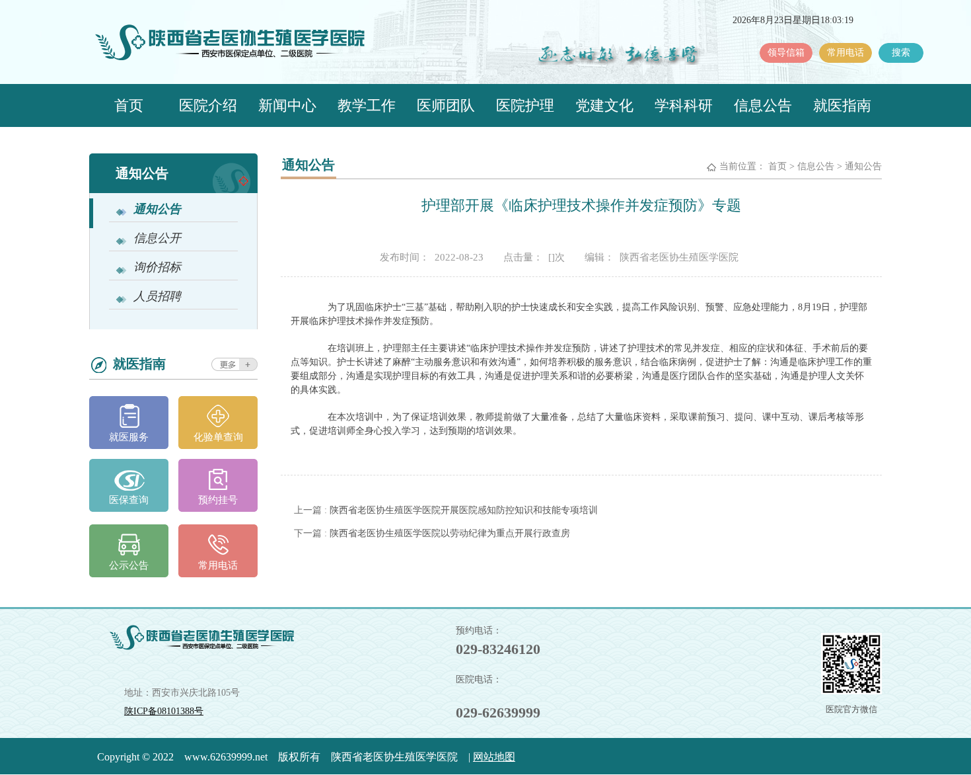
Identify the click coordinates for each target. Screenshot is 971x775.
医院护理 (525, 105)
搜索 (901, 53)
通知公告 (863, 166)
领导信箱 (786, 53)
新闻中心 (287, 105)
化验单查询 (218, 437)
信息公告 (763, 105)
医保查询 (129, 500)
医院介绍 (208, 105)
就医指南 (842, 105)
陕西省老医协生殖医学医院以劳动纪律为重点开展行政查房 (450, 533)
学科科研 (684, 105)
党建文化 (604, 105)
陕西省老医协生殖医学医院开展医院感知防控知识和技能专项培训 (464, 510)
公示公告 (129, 565)
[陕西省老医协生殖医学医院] (245, 48)
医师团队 (446, 105)
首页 (128, 105)
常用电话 (845, 53)
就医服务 (129, 437)
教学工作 (367, 105)
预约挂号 (218, 500)
